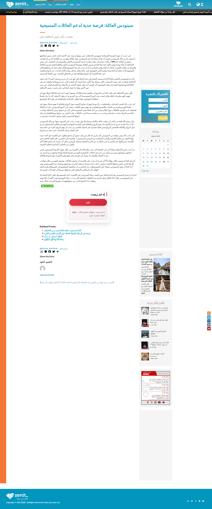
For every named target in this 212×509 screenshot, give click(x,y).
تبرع (78, 4)
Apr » (148, 171)
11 (151, 153)
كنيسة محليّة (64, 43)
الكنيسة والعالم (60, 4)
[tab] (149, 373)
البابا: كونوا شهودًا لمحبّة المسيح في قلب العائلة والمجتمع (107, 12)
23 (143, 162)
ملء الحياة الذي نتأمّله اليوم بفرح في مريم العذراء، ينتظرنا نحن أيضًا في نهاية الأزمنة (147, 264)
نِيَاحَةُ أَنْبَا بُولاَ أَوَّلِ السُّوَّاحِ (53, 239)
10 (147, 153)
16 (143, 157)
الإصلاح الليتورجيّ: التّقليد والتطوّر (158, 332)
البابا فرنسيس (40, 4)
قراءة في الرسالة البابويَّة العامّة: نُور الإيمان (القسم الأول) (67, 233)
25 (151, 162)
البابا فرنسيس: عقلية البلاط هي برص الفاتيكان (62, 230)
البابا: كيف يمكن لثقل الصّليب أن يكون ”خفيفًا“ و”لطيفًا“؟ (159, 344)
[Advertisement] (155, 51)
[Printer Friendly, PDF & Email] (47, 186)
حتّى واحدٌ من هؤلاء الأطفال (149, 12)
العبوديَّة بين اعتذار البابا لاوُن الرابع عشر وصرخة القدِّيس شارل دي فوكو (159, 310)
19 (156, 157)
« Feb (143, 171)
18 (151, 157)
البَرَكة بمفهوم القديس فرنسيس (157, 355)
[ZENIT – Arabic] (19, 4)
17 (147, 157)
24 (147, 162)
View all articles (47, 275)
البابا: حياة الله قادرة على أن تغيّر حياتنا (159, 321)
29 (168, 162)
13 (160, 153)
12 (156, 153)
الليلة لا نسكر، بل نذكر (53, 236)
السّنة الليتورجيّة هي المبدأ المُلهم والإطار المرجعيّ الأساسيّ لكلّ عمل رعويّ (147, 281)
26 (156, 162)
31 (147, 166)
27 (160, 162)
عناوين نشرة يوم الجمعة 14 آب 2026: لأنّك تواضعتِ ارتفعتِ (53, 12)
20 (160, 157)
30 (143, 166)
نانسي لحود (73, 43)
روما (50, 4)
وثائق (71, 4)
